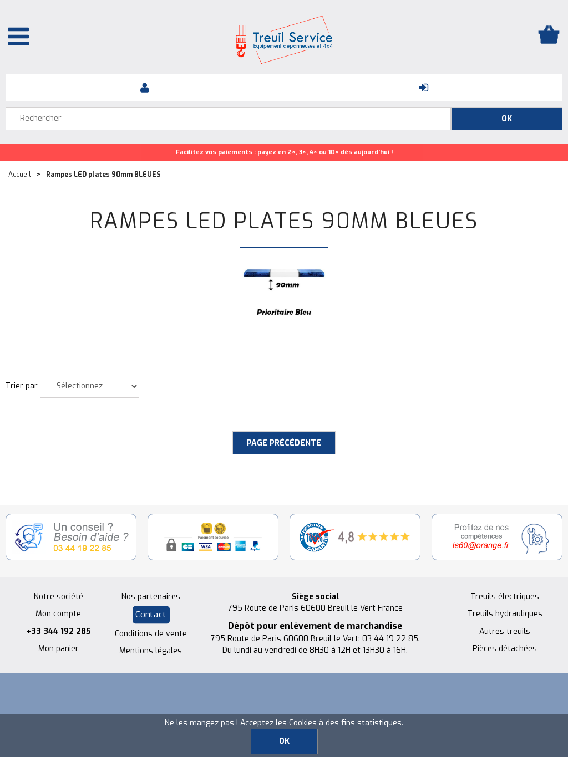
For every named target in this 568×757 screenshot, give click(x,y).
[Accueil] (284, 39)
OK (284, 741)
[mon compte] (145, 87)
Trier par (22, 386)
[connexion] (423, 87)
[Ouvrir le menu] (18, 36)
